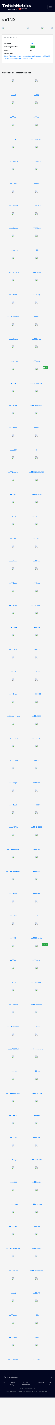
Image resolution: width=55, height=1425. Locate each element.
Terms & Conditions (26, 1383)
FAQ (3, 1382)
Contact (41, 1382)
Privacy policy (12, 1383)
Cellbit (32, 43)
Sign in (50, 1383)
